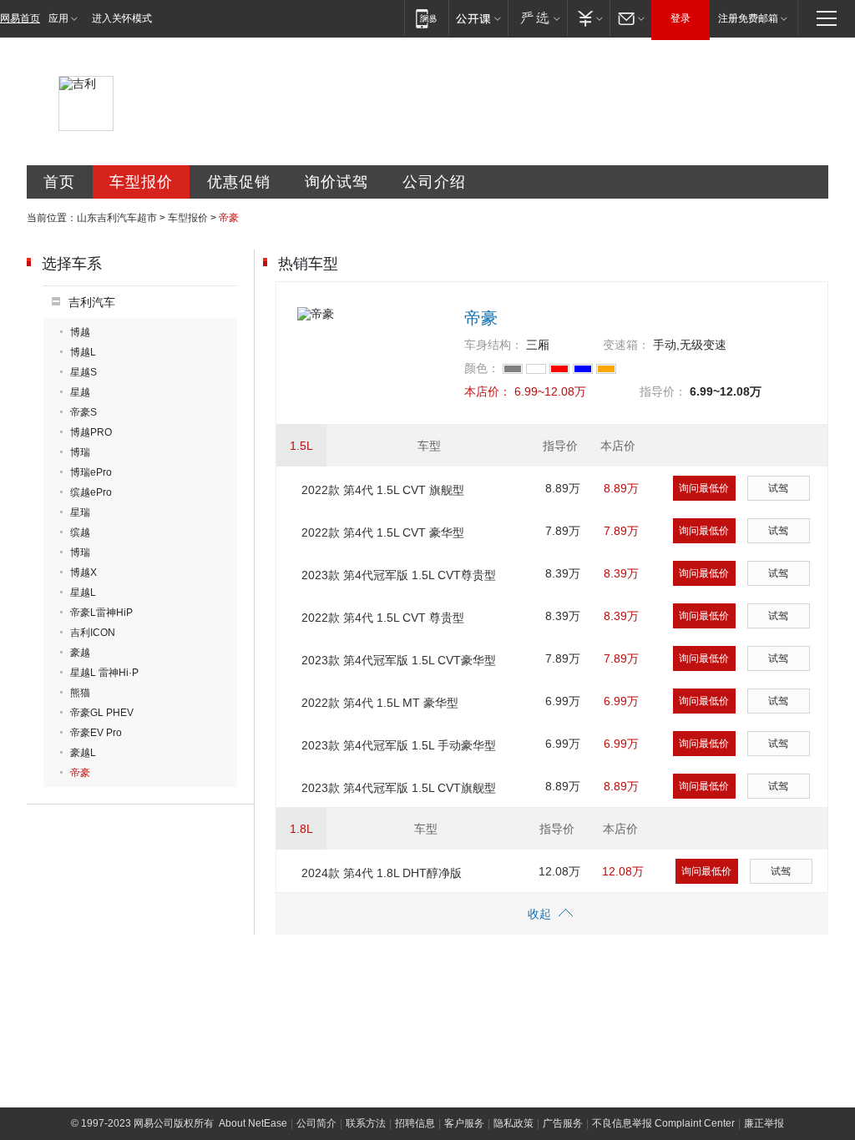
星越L (83, 592)
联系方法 (366, 1123)
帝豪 (80, 773)
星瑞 (80, 512)
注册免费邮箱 (748, 18)
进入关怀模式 (122, 18)
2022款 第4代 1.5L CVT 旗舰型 (382, 490)
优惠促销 (239, 182)
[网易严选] (537, 18)
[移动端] (426, 18)
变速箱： (626, 344)
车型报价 (141, 182)
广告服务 (563, 1123)
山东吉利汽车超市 (117, 218)
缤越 (80, 532)
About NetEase (253, 1123)
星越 (80, 392)
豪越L (83, 753)
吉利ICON (92, 632)
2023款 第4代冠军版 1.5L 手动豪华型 (398, 745)
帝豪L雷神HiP (101, 612)
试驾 (778, 488)
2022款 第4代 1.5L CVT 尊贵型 (382, 617)
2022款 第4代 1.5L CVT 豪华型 (382, 532)
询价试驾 (336, 182)
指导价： (663, 391)
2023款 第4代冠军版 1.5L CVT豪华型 (398, 660)
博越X (83, 572)
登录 (680, 18)
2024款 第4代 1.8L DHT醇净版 (381, 873)
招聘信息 (415, 1123)
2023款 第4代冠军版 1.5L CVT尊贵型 (398, 575)
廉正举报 (764, 1123)
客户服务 (464, 1123)
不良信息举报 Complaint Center (663, 1123)
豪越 (80, 652)
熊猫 (80, 693)
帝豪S (83, 412)
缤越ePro (91, 492)
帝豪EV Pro (96, 733)
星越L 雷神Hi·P (104, 672)
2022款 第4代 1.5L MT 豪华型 (379, 702)
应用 (58, 18)
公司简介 (316, 1123)
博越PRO (91, 432)
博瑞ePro (91, 472)
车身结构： (493, 344)
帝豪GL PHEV (102, 713)
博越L (83, 352)
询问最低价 (704, 488)
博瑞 (80, 452)
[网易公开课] (478, 18)
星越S (83, 372)
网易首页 (20, 18)
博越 (80, 332)
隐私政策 (513, 1123)
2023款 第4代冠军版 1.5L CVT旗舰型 (398, 787)
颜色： (481, 368)
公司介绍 (434, 182)
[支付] (588, 18)
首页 (59, 182)
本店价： (487, 391)
